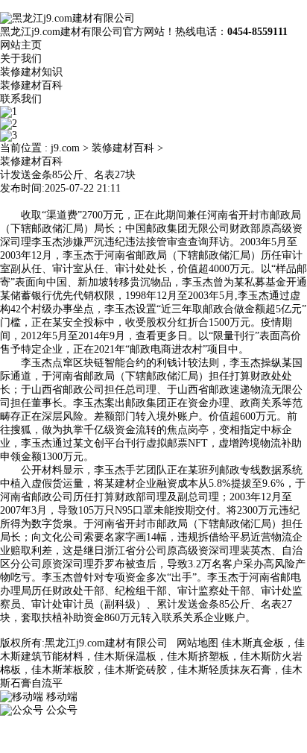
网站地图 (197, 643)
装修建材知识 (31, 72)
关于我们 (21, 58)
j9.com (65, 148)
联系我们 (21, 98)
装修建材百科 (31, 85)
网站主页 (21, 45)
